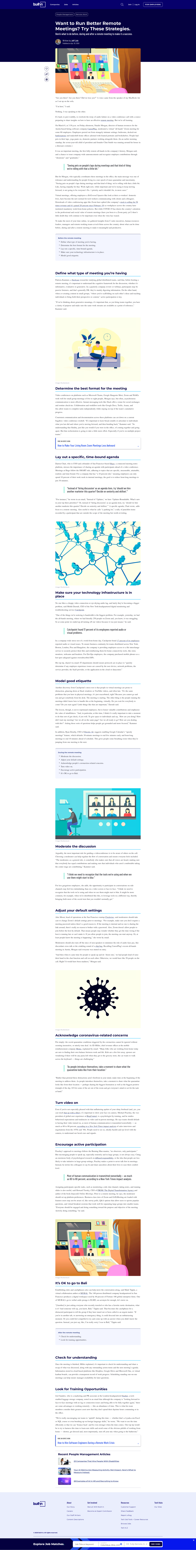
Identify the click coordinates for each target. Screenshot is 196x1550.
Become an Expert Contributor (99, 1511)
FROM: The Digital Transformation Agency (116, 1190)
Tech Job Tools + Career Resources (134, 1519)
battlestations (60, 135)
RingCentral (92, 1116)
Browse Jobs (126, 1524)
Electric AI (88, 731)
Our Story (71, 1507)
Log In (137, 5)
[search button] (122, 4)
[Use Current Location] (121, 1544)
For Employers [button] (153, 5)
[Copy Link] (46, 74)
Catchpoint (79, 609)
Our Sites (158, 1507)
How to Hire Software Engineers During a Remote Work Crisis (86, 1442)
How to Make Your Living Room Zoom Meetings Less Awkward (86, 445)
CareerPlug (92, 128)
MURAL (84, 1293)
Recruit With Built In (95, 1507)
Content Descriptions (75, 1519)
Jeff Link (74, 40)
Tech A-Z (124, 1528)
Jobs (66, 5)
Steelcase (75, 279)
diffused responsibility (104, 1158)
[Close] (193, 1540)
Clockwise (109, 917)
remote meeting (107, 120)
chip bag (98, 946)
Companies (55, 5)
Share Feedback (127, 1511)
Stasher (125, 1395)
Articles (75, 5)
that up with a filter (72, 1112)
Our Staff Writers (74, 1515)
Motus (78, 1048)
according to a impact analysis (96, 1126)
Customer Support (128, 1507)
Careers (70, 1511)
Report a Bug (126, 1515)
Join (130, 5)
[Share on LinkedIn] (46, 79)
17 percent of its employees (128, 640)
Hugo (112, 463)
